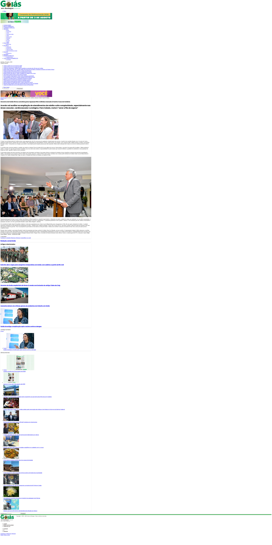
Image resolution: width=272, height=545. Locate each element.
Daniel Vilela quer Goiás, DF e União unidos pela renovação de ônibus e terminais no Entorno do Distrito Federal (28, 69)
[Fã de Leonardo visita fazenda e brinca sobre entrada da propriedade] (11, 471)
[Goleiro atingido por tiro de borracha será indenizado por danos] (11, 433)
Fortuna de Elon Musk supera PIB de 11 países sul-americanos (17, 70)
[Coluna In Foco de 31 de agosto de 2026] (11, 382)
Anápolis (7, 39)
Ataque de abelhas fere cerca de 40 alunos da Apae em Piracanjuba (18, 84)
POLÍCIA (5, 52)
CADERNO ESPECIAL (9, 27)
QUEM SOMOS (7, 25)
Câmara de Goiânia (9, 49)
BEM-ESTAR (8, 44)
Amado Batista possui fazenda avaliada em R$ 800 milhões (16, 81)
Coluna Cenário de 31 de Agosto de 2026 (12, 65)
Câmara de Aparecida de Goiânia (11, 50)
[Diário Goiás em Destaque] (11, 9)
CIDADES (5, 29)
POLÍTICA (6, 45)
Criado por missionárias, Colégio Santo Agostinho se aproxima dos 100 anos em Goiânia (23, 68)
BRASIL (7, 30)
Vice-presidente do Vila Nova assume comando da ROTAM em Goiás (19, 77)
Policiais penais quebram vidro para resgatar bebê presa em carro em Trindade (20, 83)
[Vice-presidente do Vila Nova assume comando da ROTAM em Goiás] (11, 484)
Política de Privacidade (8, 525)
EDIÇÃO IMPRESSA (8, 26)
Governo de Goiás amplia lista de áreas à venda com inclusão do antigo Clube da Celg (30, 285)
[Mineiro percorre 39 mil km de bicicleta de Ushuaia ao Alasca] (11, 509)
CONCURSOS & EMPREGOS (10, 58)
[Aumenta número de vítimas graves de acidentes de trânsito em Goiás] (14, 302)
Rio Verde (8, 40)
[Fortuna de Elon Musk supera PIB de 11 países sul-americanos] (11, 420)
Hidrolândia (8, 38)
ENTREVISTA (8, 48)
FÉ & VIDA (6, 43)
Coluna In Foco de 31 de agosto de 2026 (12, 67)
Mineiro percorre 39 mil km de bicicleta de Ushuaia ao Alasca (17, 79)
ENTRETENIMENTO (8, 55)
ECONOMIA (8, 59)
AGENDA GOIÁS (9, 57)
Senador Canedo (9, 36)
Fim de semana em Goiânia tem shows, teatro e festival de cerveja (18, 82)
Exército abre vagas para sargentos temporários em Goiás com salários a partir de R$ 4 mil (32, 265)
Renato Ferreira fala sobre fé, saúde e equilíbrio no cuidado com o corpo (19, 73)
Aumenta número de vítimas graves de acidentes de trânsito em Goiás (25, 306)
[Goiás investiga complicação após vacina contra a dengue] (14, 323)
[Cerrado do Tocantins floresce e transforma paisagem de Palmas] (11, 496)
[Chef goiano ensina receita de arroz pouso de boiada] (11, 458)
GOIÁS (7, 32)
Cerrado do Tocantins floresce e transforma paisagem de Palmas (17, 78)
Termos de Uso (6, 526)
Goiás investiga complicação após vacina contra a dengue (21, 326)
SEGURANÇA (9, 53)
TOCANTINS (8, 31)
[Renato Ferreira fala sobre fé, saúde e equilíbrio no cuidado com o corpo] (11, 446)
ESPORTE (5, 54)
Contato (5, 523)
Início (2, 97)
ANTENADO (8, 46)
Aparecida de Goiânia (9, 34)
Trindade (7, 41)
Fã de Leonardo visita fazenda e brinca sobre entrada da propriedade (18, 75)
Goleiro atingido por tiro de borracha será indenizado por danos (17, 72)
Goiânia (7, 35)
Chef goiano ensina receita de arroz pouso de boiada (15, 74)
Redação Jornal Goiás (8, 241)
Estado (4, 97)
